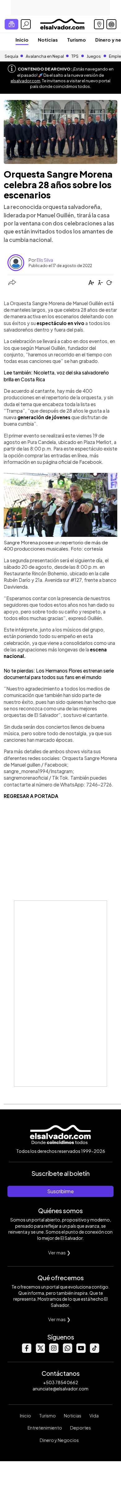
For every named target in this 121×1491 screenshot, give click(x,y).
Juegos (94, 56)
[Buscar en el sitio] (26, 24)
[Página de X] (40, 1351)
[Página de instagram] (54, 1351)
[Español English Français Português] (111, 24)
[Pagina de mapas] (99, 24)
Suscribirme (60, 1191)
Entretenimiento (45, 1427)
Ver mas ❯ (59, 1252)
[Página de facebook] (26, 1351)
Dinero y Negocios (59, 1440)
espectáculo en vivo (60, 323)
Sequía (11, 56)
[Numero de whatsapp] (67, 1351)
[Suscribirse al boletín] (11, 24)
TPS (74, 56)
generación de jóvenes (43, 417)
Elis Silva (45, 260)
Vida (94, 1415)
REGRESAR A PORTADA (31, 796)
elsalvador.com (25, 80)
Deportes (80, 1427)
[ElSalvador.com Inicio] (62, 23)
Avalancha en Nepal (45, 56)
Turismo (76, 40)
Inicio (22, 40)
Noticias (48, 40)
